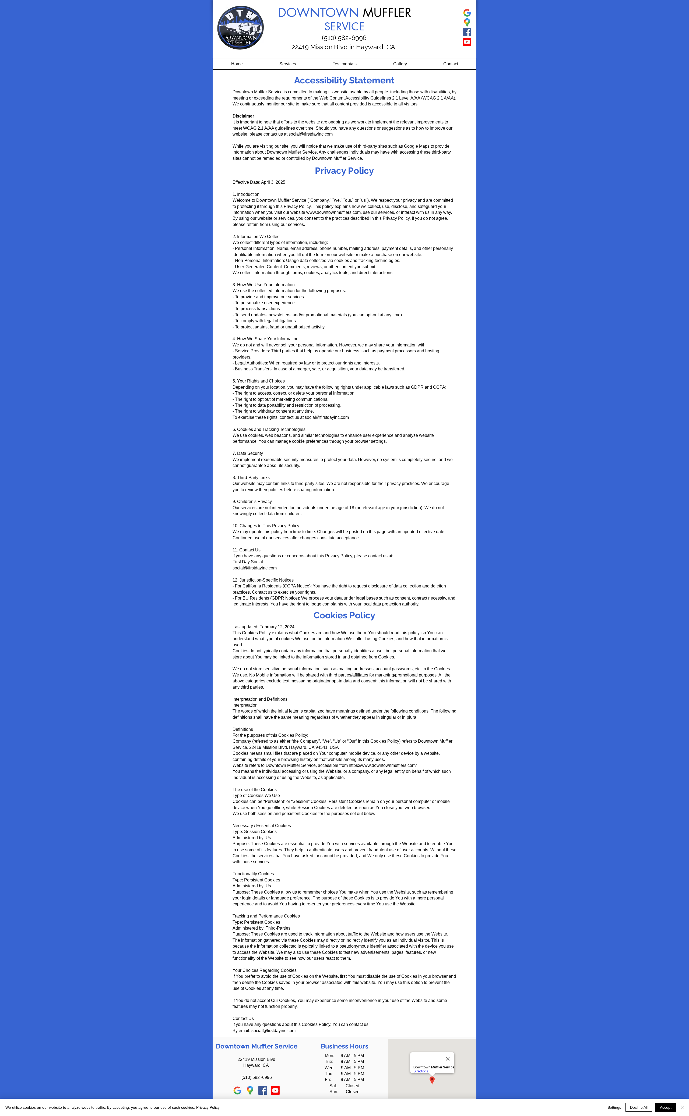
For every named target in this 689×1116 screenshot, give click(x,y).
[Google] (467, 13)
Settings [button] (614, 1107)
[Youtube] (467, 42)
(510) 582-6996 (344, 38)
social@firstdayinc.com (311, 134)
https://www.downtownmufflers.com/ (383, 765)
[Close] (682, 1107)
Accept (666, 1107)
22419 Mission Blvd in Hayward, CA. (344, 47)
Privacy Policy (208, 1107)
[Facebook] (467, 32)
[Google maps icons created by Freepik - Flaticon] (467, 22)
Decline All (639, 1107)
